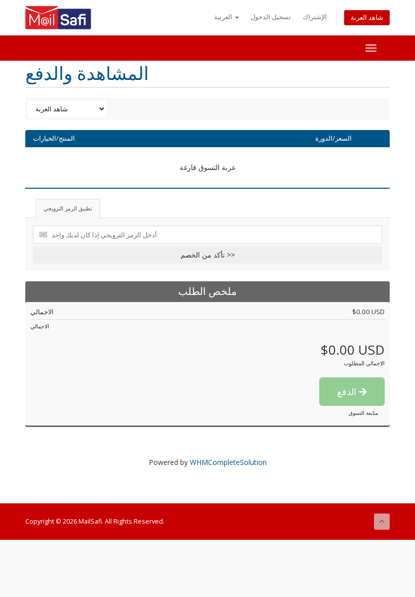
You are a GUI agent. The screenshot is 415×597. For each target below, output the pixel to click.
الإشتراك (315, 17)
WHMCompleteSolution (228, 462)
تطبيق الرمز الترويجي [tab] (68, 208)
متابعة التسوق (363, 412)
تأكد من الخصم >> (208, 255)
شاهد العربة (367, 17)
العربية (224, 17)
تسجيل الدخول (271, 17)
